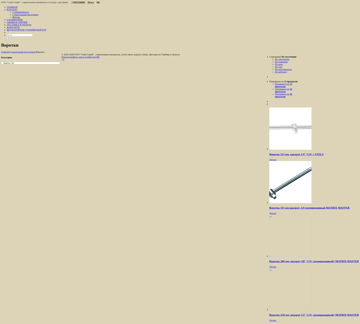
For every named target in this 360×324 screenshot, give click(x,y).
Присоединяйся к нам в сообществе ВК (81, 57)
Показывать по (283, 85)
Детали (272, 159)
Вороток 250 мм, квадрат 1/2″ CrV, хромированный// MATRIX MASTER (314, 314)
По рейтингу (281, 72)
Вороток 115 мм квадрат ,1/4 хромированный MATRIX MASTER (309, 207)
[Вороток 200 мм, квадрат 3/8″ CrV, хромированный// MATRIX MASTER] (314, 236)
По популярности (283, 69)
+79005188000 (78, 2)
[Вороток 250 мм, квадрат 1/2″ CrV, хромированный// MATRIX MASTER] (314, 289)
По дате (278, 67)
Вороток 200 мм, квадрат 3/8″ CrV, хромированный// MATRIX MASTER (314, 261)
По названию (281, 62)
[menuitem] (183, 7)
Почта (91, 2)
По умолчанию (282, 59)
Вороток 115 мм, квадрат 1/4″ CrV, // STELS (296, 154)
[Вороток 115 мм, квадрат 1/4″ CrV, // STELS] (314, 129)
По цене (279, 64)
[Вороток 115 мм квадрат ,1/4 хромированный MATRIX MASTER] (314, 182)
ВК (98, 2)
